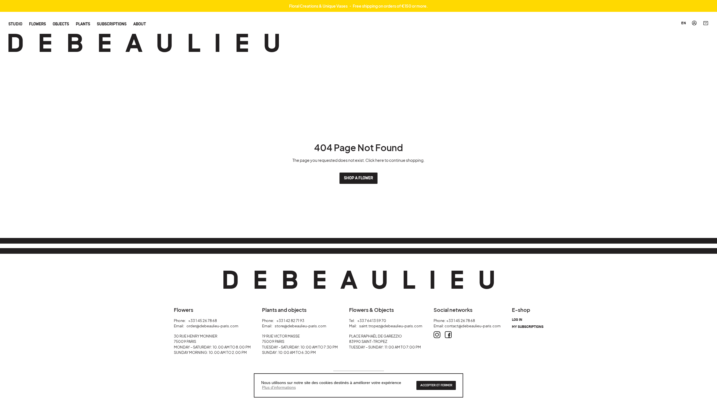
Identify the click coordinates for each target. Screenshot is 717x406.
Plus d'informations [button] (279, 387)
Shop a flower (358, 178)
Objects (61, 23)
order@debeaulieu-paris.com (212, 326)
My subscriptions (527, 327)
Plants (83, 23)
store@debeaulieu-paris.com (300, 326)
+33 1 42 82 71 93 (290, 320)
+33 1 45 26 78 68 (202, 320)
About (139, 23)
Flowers (37, 23)
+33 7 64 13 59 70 (371, 320)
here (379, 160)
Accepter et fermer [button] (436, 385)
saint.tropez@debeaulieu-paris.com (390, 326)
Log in (517, 320)
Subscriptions (111, 23)
